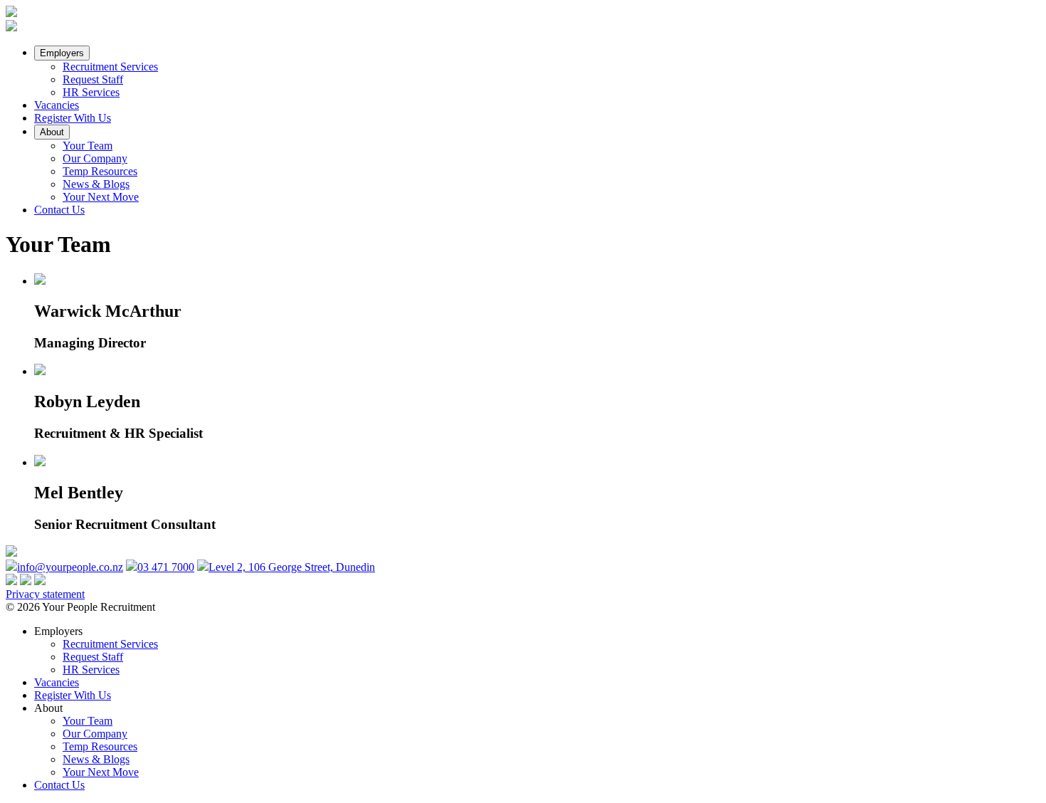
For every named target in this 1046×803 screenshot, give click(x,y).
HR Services (91, 92)
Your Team (87, 146)
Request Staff (93, 79)
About (52, 132)
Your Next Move (101, 197)
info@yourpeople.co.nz (70, 567)
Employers (62, 53)
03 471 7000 (165, 567)
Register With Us (72, 118)
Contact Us (59, 210)
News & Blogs (96, 184)
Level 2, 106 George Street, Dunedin (291, 567)
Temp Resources (100, 171)
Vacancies (56, 105)
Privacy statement (45, 594)
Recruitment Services (110, 67)
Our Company (95, 158)
